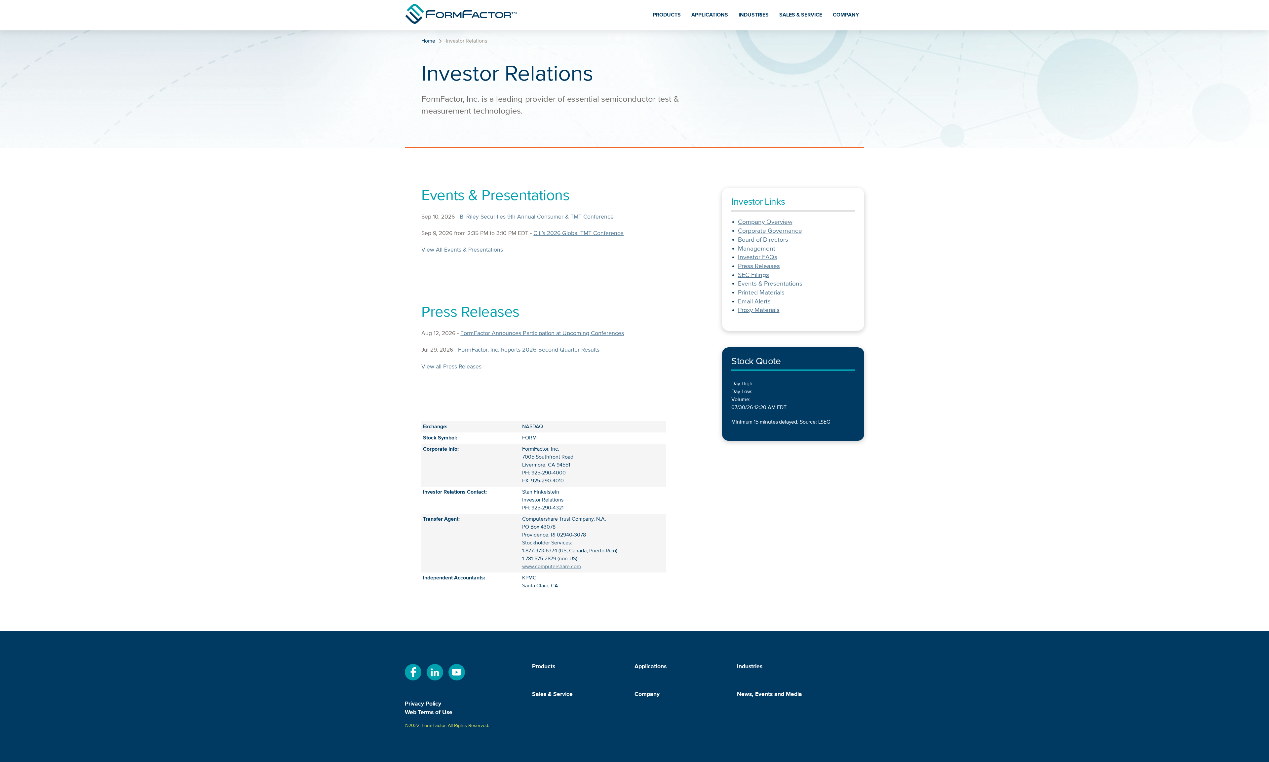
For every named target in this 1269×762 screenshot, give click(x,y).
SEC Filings (753, 275)
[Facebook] (413, 679)
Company (846, 15)
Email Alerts (754, 301)
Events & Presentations (770, 284)
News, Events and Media (769, 694)
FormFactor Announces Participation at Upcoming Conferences (542, 333)
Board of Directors (763, 240)
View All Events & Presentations (462, 250)
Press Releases (759, 266)
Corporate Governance (770, 231)
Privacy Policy (423, 704)
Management (756, 249)
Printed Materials (761, 293)
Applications (709, 15)
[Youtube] (456, 679)
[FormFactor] (461, 15)
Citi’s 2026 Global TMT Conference (578, 233)
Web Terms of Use (428, 712)
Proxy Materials (759, 310)
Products (667, 15)
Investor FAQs (757, 257)
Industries (754, 15)
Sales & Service (800, 15)
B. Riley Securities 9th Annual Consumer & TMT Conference (537, 217)
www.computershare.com (551, 567)
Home (428, 41)
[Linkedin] (435, 679)
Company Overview (765, 222)
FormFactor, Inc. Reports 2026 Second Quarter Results (528, 350)
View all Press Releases (451, 367)
